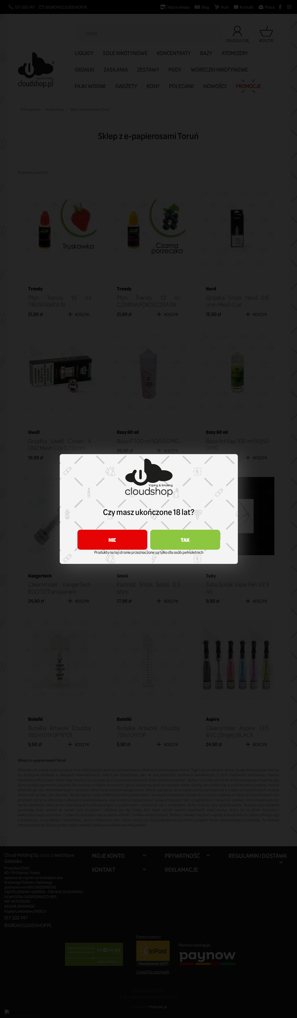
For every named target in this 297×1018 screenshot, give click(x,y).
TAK (185, 540)
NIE (112, 540)
